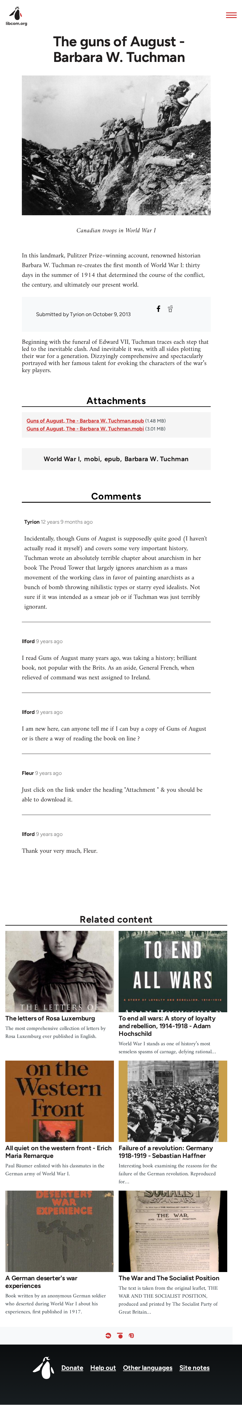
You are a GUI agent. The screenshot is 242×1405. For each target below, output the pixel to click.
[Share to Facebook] (158, 308)
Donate (72, 1368)
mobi (92, 459)
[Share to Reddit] (170, 308)
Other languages (147, 1368)
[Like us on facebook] (108, 1336)
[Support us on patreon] (119, 1336)
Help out (103, 1368)
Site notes (194, 1368)
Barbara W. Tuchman (157, 459)
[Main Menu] (229, 15)
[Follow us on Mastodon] (131, 1336)
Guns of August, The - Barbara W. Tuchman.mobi (85, 428)
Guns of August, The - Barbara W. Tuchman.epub (85, 421)
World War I (62, 459)
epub (112, 459)
